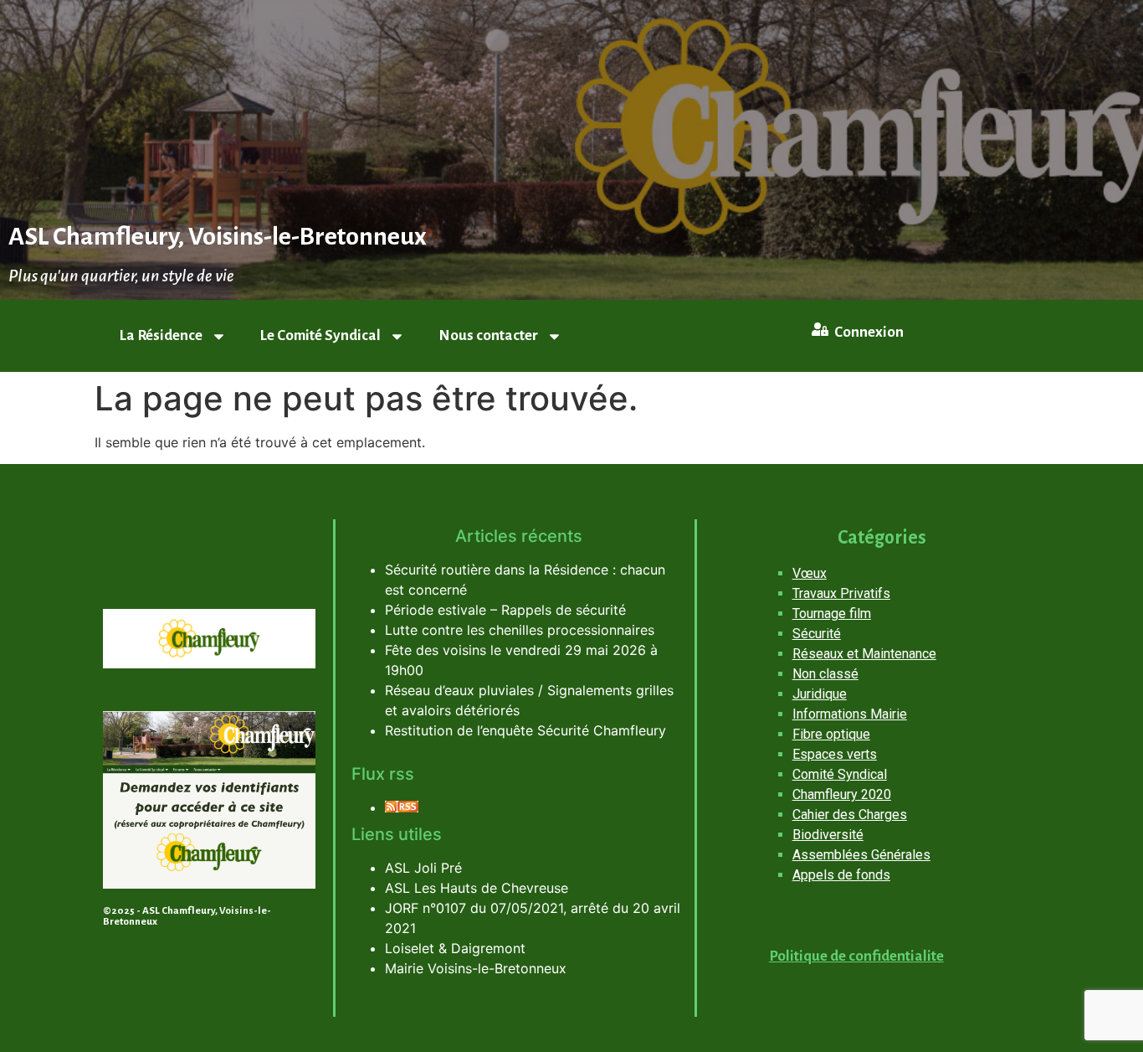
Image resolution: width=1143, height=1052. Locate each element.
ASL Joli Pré (423, 867)
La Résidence (161, 335)
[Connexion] (820, 329)
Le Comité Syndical (320, 335)
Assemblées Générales (861, 855)
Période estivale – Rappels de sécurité (505, 609)
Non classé (825, 674)
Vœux (809, 573)
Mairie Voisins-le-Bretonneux (475, 968)
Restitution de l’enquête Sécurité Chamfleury (525, 730)
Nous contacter (488, 335)
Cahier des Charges (849, 815)
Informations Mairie (849, 714)
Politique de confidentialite (856, 956)
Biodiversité (828, 835)
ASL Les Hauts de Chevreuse (476, 887)
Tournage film (831, 613)
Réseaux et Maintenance (864, 654)
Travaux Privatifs (841, 593)
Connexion (869, 332)
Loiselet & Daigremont (455, 948)
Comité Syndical (839, 774)
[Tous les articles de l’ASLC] (401, 807)
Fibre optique (831, 734)
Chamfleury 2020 (841, 794)
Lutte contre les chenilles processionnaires (519, 629)
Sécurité (816, 634)
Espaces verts (834, 754)
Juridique (819, 694)
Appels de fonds (841, 875)
